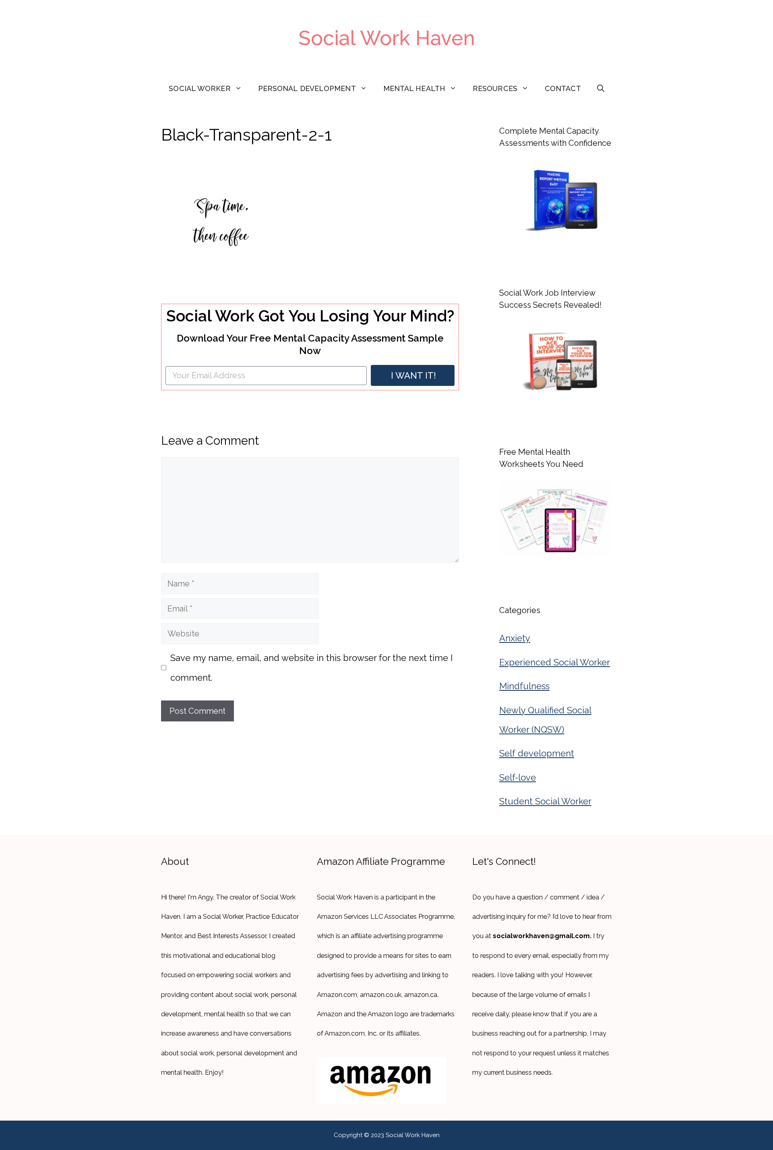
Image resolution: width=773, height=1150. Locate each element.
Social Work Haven (386, 38)
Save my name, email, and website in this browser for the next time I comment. (311, 667)
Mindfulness (524, 686)
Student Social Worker (545, 801)
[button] (600, 89)
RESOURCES (495, 88)
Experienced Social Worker (554, 662)
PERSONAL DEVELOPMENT (307, 88)
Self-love (517, 777)
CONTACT (563, 88)
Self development (536, 753)
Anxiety (514, 638)
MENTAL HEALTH (414, 88)
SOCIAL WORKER (199, 88)
